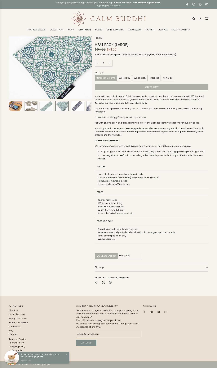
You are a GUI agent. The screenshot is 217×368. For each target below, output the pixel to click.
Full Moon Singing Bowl (32, 356)
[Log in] (200, 18)
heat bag (149, 151)
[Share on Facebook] (96, 283)
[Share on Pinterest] (110, 283)
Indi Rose (154, 77)
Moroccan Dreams (105, 77)
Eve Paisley (124, 77)
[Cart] (206, 18)
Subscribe (86, 342)
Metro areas (130, 54)
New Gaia (168, 77)
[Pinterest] (200, 4)
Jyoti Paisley (140, 77)
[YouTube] (206, 4)
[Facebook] (187, 4)
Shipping (116, 54)
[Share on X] (103, 283)
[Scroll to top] (210, 364)
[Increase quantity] (109, 63)
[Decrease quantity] (98, 63)
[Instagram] (193, 4)
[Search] (193, 18)
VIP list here (115, 5)
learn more (169, 54)
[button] (11, 67)
